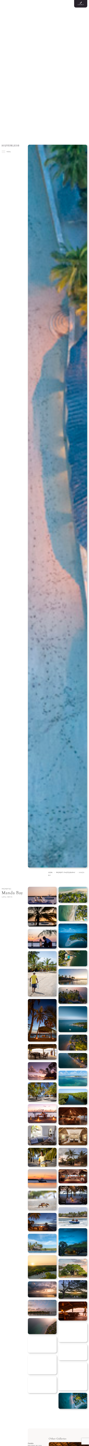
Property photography (65, 872)
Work (50, 872)
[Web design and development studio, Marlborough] (10, 145)
